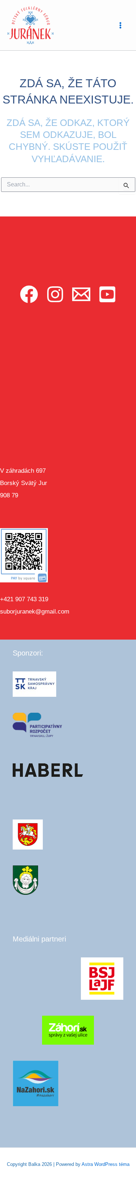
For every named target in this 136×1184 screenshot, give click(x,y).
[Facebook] (29, 294)
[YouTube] (107, 294)
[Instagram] (55, 294)
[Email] (81, 294)
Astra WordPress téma (105, 1164)
